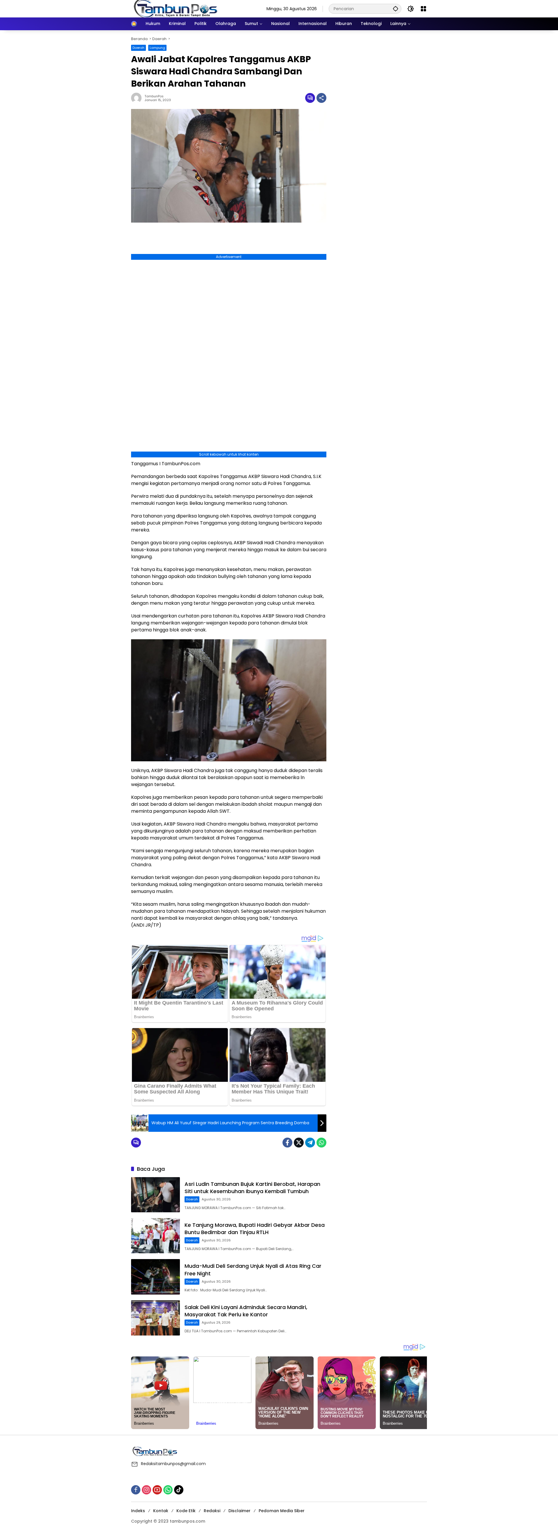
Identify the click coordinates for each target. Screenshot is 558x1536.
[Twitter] (299, 1142)
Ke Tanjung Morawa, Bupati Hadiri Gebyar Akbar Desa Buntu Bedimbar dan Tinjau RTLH (255, 1228)
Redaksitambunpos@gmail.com (173, 1464)
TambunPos (154, 96)
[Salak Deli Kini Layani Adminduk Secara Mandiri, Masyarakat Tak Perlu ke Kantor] (155, 1318)
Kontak (160, 1511)
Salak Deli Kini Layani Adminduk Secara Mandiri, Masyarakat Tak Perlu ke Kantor (246, 1311)
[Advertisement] (379, 72)
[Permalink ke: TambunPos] (137, 98)
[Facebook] (287, 1142)
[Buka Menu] (423, 8)
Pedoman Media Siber (282, 1511)
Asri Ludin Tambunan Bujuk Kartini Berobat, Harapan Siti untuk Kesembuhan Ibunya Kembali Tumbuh (252, 1187)
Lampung (157, 47)
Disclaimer (239, 1511)
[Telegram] (310, 1142)
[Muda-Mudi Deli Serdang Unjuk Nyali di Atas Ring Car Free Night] (155, 1276)
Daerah (138, 47)
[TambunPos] (176, 8)
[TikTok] (178, 1489)
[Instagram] (146, 1489)
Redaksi (212, 1511)
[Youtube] (157, 1489)
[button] (395, 8)
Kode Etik (186, 1511)
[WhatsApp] (321, 1142)
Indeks (138, 1511)
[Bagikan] (321, 98)
